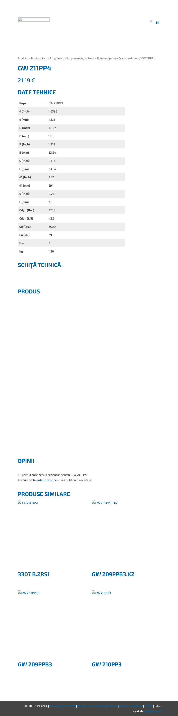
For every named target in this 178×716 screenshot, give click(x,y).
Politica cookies (131, 706)
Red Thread (152, 711)
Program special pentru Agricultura (72, 58)
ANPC (149, 706)
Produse (23, 58)
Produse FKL (39, 58)
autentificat (44, 480)
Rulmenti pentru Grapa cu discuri (117, 58)
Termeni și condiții (63, 706)
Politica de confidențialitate (98, 706)
